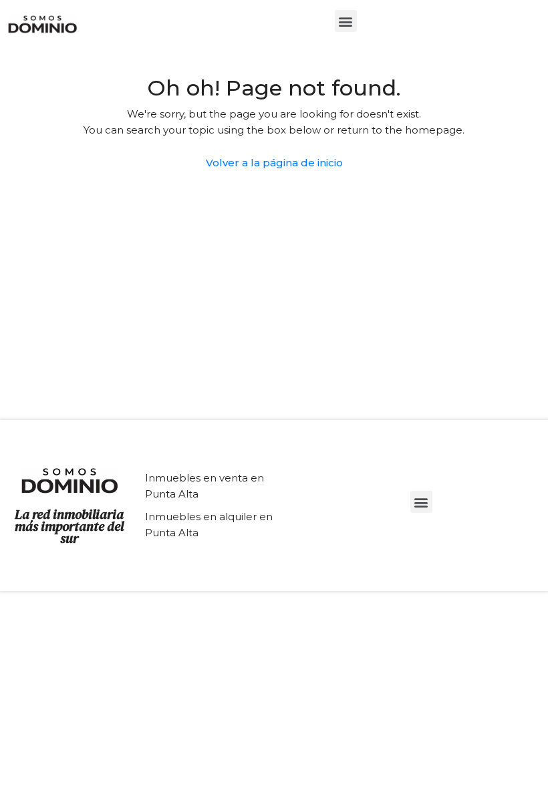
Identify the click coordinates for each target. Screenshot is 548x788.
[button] (346, 21)
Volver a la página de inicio (274, 162)
